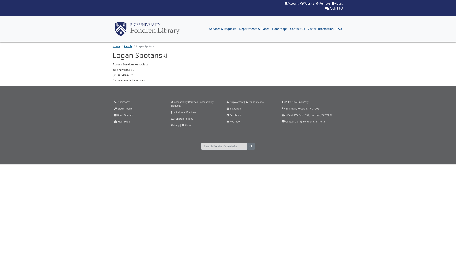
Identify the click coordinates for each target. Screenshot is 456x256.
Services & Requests (222, 29)
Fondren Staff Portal (314, 121)
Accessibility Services (186, 102)
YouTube (235, 121)
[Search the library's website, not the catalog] (251, 146)
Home (116, 46)
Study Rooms (125, 108)
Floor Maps (279, 29)
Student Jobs (256, 102)
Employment (236, 102)
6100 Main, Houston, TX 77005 (301, 108)
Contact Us (297, 29)
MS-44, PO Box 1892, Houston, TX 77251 (309, 115)
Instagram (235, 108)
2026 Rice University (297, 102)
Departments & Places (254, 29)
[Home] (147, 28)
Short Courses (125, 115)
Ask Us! (336, 8)
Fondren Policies (183, 118)
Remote (324, 4)
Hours (339, 4)
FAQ (339, 29)
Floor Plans (124, 121)
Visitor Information (321, 29)
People (128, 46)
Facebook (235, 115)
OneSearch (124, 102)
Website (308, 4)
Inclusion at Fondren (184, 112)
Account (293, 4)
